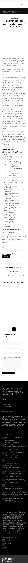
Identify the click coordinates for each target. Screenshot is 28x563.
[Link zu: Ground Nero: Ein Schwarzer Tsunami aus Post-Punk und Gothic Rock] (20, 290)
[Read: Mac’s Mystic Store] (3, 540)
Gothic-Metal (20, 520)
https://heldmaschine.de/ (13, 229)
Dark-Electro (16, 512)
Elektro (9, 518)
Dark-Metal (5, 514)
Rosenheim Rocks (10, 232)
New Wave (10, 526)
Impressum (4, 401)
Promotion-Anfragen (6, 404)
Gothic (15, 520)
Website (21, 352)
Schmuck (23, 526)
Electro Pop (5, 518)
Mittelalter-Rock (8, 524)
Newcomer (5, 526)
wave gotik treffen (6, 532)
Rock (19, 526)
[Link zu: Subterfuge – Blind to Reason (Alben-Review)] (20, 309)
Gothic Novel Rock (12, 522)
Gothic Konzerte (14, 18)
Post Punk (15, 526)
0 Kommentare (19, 263)
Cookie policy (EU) (6, 408)
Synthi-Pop (5, 530)
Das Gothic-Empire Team (7, 411)
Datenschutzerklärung (6, 406)
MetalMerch (8, 543)
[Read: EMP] (3, 548)
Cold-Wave (11, 512)
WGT (11, 532)
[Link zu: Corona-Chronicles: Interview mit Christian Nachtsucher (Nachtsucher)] (8, 300)
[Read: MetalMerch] (3, 544)
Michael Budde (14, 264)
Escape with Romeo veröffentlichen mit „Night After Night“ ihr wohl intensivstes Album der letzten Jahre (15, 473)
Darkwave (9, 516)
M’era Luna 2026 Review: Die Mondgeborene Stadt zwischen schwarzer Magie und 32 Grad (15, 446)
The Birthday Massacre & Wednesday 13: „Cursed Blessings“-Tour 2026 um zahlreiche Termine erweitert (15, 454)
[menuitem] (20, 5)
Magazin (4, 10)
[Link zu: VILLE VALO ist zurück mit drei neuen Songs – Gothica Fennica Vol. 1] (8, 307)
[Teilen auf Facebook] (4, 275)
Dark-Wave (15, 514)
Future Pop (11, 520)
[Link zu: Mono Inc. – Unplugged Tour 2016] (8, 318)
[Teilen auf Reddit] (20, 275)
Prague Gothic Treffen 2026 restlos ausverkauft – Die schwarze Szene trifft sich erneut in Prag (14, 439)
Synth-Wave (22, 528)
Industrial (23, 522)
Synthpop (15, 530)
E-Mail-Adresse (21, 349)
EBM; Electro (17, 516)
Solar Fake (5, 528)
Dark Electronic (21, 514)
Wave (22, 530)
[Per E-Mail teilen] (24, 275)
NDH (21, 267)
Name (21, 343)
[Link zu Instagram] (25, 557)
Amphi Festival (5, 512)
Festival (18, 518)
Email (3, 247)
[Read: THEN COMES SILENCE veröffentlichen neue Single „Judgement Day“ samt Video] (3, 480)
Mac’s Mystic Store (10, 540)
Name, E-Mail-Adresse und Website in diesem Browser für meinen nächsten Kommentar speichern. (12, 358)
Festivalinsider (5, 520)
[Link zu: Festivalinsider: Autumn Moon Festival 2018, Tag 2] (20, 316)
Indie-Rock (18, 522)
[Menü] (24, 5)
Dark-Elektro (22, 512)
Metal (4, 524)
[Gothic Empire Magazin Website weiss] (11, 5)
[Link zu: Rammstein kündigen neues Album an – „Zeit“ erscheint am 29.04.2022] (8, 290)
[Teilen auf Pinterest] (16, 275)
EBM (13, 516)
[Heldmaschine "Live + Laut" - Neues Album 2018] (14, 44)
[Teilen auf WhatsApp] (12, 275)
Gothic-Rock (16, 267)
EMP (6, 547)
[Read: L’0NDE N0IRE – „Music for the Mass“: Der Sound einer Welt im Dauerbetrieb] (3, 466)
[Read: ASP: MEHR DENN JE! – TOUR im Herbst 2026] (3, 460)
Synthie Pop (10, 530)
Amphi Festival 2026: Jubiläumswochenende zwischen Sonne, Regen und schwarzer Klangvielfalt (15, 487)
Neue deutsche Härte (19, 524)
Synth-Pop (17, 528)
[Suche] (20, 5)
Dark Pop (4, 516)
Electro (22, 516)
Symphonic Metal (11, 528)
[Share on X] (8, 275)
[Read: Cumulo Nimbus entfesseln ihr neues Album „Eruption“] (3, 499)
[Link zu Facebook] (23, 557)
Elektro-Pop (14, 518)
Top (18, 530)
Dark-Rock (10, 514)
